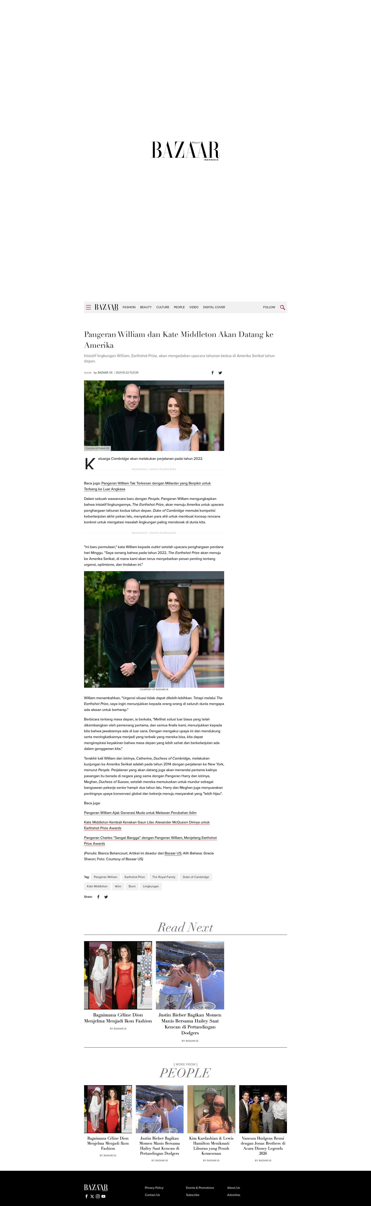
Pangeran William (105, 877)
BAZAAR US (105, 372)
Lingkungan (151, 886)
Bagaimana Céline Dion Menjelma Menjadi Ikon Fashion (118, 1018)
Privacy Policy (154, 1188)
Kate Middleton (97, 886)
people (179, 307)
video (193, 307)
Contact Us (152, 1195)
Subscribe (192, 1195)
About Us (233, 1188)
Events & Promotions (200, 1188)
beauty (146, 307)
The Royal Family (163, 877)
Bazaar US (173, 853)
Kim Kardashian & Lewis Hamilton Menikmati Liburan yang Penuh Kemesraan (211, 1146)
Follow (269, 307)
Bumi (132, 886)
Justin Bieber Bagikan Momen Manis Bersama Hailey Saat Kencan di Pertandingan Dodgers (190, 1024)
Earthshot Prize (135, 877)
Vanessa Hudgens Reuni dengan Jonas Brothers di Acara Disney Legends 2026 (263, 1146)
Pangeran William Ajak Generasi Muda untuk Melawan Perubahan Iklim (140, 813)
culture (162, 307)
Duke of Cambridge (196, 877)
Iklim (118, 886)
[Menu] (88, 307)
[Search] (282, 307)
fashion (129, 307)
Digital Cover (214, 307)
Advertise (233, 1195)
